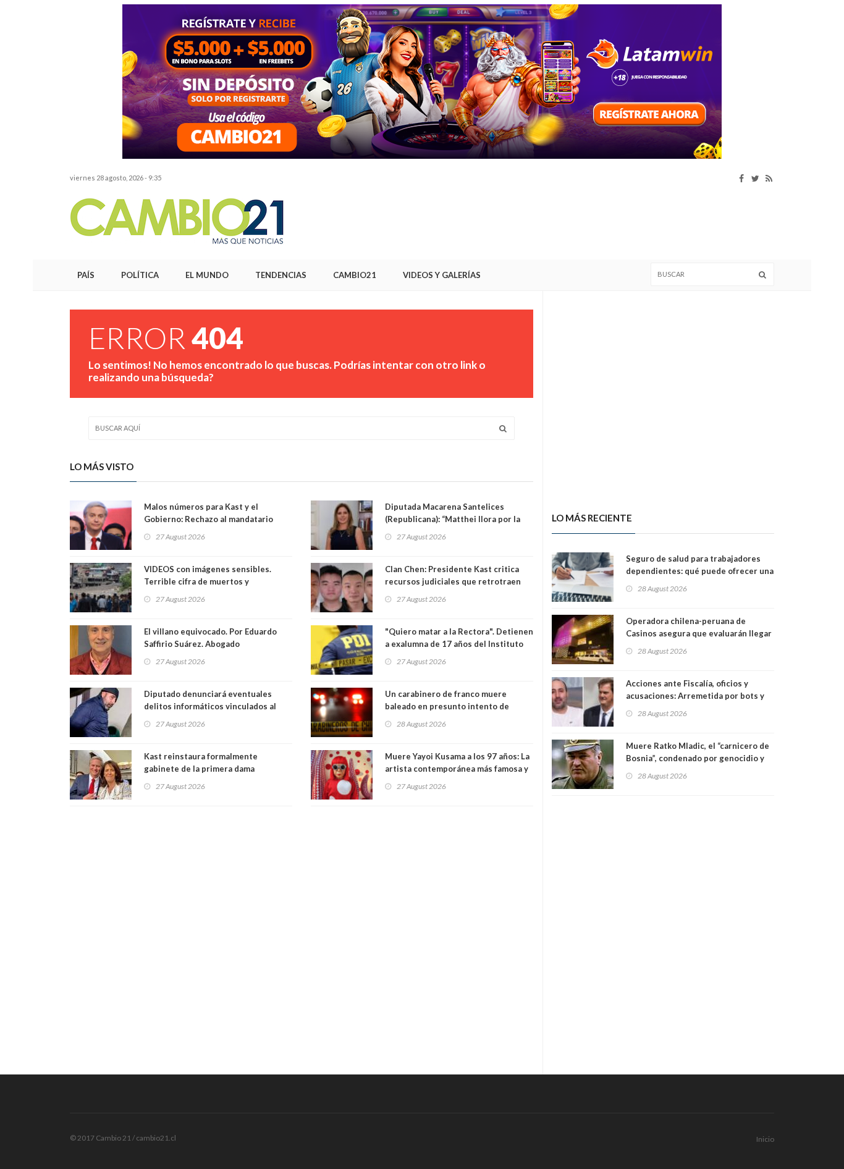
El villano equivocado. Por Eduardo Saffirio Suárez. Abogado (210, 638)
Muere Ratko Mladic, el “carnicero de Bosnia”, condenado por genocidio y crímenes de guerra (697, 758)
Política (140, 275)
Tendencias (280, 275)
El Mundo (207, 275)
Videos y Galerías (442, 275)
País (86, 275)
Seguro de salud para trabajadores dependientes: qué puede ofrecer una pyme (700, 571)
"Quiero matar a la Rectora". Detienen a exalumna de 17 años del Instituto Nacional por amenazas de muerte (459, 644)
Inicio (765, 1139)
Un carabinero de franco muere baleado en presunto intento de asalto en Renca (447, 706)
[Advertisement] (549, 222)
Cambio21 (354, 275)
